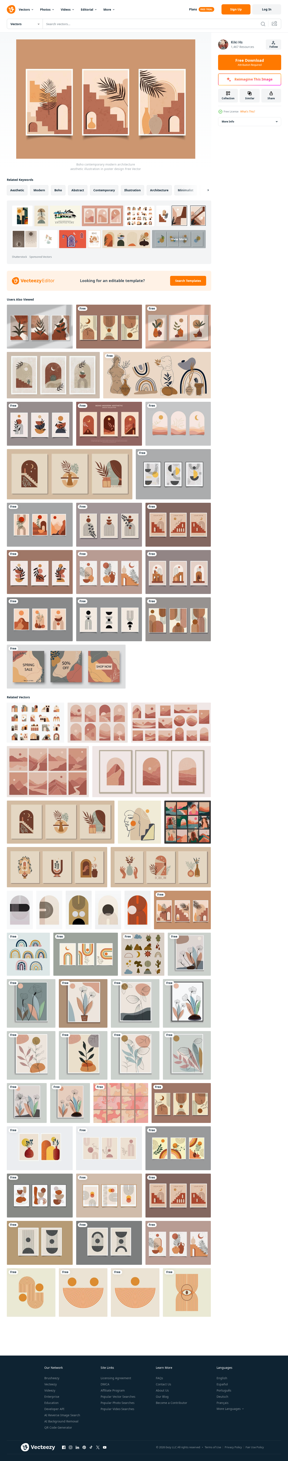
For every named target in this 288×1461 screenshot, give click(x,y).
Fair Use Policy (255, 1447)
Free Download (249, 62)
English (222, 1378)
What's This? (247, 111)
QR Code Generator (58, 1427)
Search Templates (188, 281)
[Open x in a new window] (98, 1447)
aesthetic (17, 190)
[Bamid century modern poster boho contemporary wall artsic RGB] (40, 1243)
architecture (159, 190)
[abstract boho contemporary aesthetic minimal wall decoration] (109, 572)
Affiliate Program (113, 1390)
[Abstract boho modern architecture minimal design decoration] (109, 424)
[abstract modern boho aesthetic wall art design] (178, 572)
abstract (77, 190)
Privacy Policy (233, 1447)
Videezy (49, 1390)
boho (58, 190)
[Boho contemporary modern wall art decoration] (40, 619)
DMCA (105, 1384)
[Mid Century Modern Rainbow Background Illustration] (20, 910)
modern (39, 190)
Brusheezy (51, 1378)
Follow (273, 47)
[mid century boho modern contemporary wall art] (40, 1148)
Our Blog (162, 1397)
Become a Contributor (171, 1403)
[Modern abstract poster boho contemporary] (109, 1196)
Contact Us (163, 1384)
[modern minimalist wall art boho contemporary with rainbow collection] (178, 1148)
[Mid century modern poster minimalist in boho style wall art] (109, 327)
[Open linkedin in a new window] (77, 1447)
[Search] (263, 23)
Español (222, 1384)
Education (51, 1403)
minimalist (185, 190)
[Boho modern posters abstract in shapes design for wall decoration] (173, 474)
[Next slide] (204, 190)
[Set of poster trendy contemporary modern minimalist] (109, 525)
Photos (45, 9)
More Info (228, 121)
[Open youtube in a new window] (104, 1447)
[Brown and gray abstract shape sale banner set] (66, 667)
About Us (162, 1390)
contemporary (104, 190)
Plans (193, 9)
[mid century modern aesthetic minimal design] (109, 619)
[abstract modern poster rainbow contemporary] (85, 954)
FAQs (159, 1378)
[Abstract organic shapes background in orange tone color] (120, 1103)
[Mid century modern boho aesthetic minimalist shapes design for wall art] (40, 424)
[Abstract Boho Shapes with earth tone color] (142, 954)
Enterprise (51, 1397)
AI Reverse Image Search (62, 1415)
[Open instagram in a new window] (70, 1447)
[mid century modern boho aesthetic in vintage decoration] (178, 525)
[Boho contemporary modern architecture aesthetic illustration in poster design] (182, 910)
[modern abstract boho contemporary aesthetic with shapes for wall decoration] (40, 1196)
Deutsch (222, 1397)
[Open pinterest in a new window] (84, 1447)
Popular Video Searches (117, 1409)
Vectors (24, 9)
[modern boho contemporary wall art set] (40, 525)
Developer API (54, 1409)
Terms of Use (213, 1447)
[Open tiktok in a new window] (91, 1447)
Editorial (87, 9)
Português (224, 1390)
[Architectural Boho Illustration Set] (35, 723)
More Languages (229, 1409)
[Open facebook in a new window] (63, 1447)
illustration (132, 190)
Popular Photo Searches (118, 1403)
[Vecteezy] (11, 9)
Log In (266, 9)
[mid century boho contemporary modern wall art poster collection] (178, 424)
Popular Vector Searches (118, 1397)
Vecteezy (50, 1384)
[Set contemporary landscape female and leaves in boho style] (187, 822)
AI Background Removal (61, 1421)
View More (179, 239)
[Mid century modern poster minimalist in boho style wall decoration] (178, 619)
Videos (66, 9)
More (107, 9)
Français (223, 1403)
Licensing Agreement (116, 1378)
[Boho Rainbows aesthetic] (28, 954)
